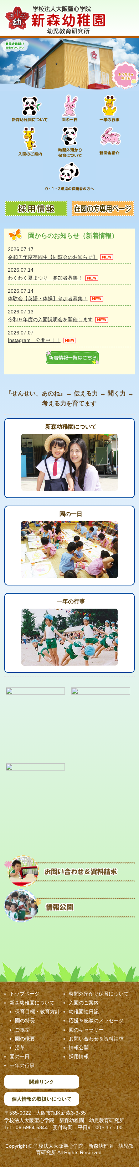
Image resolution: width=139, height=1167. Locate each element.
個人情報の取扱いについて (42, 1099)
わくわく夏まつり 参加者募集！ (45, 278)
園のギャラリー (86, 1030)
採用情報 (79, 1056)
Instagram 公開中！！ (34, 340)
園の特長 (25, 1020)
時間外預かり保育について (99, 994)
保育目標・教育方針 (37, 1011)
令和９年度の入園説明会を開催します (50, 319)
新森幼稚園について (71, 427)
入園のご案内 (84, 1002)
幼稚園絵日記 (84, 1011)
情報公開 (79, 1047)
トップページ (25, 994)
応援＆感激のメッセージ (96, 1020)
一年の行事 (71, 601)
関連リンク (41, 1082)
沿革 (20, 1047)
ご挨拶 (22, 1030)
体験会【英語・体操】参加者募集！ (48, 298)
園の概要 (25, 1038)
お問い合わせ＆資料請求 (96, 1038)
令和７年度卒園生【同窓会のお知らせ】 (53, 257)
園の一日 (71, 514)
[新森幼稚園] (55, 26)
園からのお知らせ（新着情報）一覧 (72, 357)
